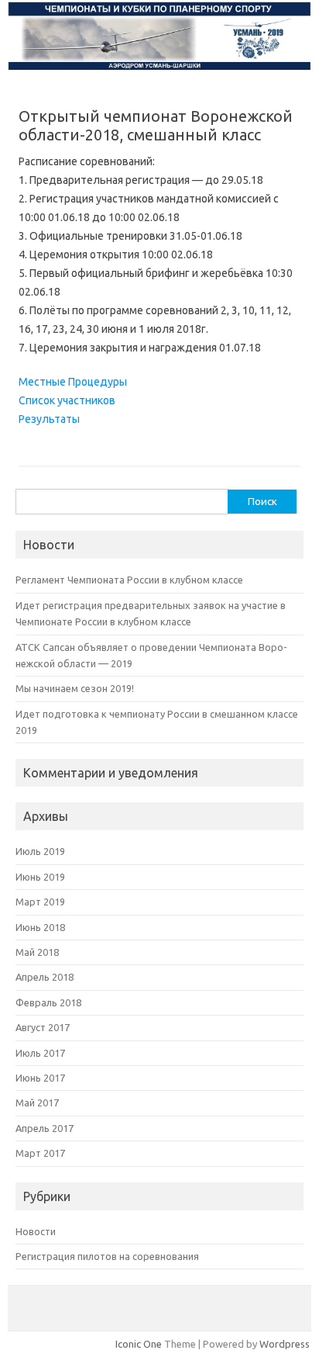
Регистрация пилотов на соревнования (107, 1256)
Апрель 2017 (44, 1128)
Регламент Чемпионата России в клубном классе (129, 579)
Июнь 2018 (40, 927)
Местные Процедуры (73, 382)
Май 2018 (37, 952)
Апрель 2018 (44, 976)
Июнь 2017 (40, 1077)
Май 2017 (37, 1102)
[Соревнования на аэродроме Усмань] (159, 67)
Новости (35, 1231)
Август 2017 (42, 1027)
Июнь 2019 (40, 876)
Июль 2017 (40, 1052)
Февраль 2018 (48, 1002)
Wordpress (284, 1343)
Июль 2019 (40, 851)
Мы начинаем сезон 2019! (74, 688)
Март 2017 (40, 1153)
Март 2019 (40, 901)
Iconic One (138, 1343)
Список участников (67, 400)
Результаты (49, 419)
